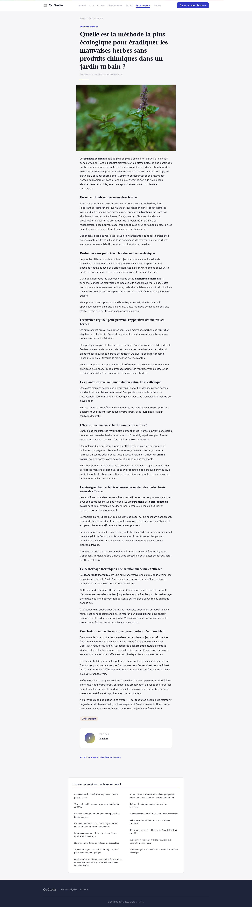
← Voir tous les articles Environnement (100, 757)
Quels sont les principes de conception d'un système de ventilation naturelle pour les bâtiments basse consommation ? (98, 862)
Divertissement (115, 5)
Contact (84, 889)
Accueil (82, 5)
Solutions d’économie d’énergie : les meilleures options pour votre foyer (95, 834)
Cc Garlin (53, 5)
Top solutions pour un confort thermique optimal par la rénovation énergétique (96, 851)
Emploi (129, 5)
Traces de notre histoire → (193, 5)
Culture (100, 5)
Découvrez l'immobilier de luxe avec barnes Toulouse (150, 822)
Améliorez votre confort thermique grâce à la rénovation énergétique (150, 841)
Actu (91, 5)
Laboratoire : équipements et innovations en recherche (150, 805)
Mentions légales (69, 889)
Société (157, 5)
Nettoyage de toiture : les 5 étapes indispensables (96, 843)
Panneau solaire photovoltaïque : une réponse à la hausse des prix (96, 815)
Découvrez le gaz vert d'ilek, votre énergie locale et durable (153, 831)
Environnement (143, 5)
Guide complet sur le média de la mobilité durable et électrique (154, 851)
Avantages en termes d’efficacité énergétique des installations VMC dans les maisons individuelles (152, 796)
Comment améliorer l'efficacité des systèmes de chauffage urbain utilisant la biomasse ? (95, 825)
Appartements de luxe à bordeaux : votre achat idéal (154, 813)
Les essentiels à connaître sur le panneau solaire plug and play (96, 796)
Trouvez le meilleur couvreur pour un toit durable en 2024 (96, 805)
